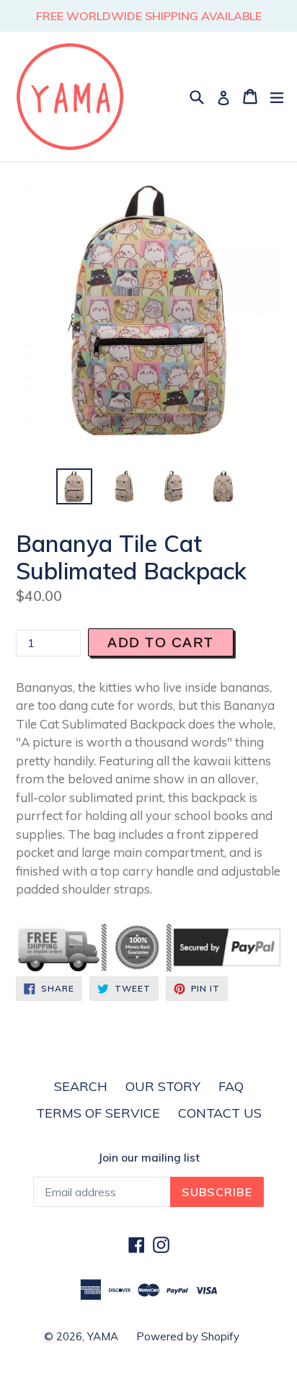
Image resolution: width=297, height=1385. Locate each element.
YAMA (102, 1336)
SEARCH (80, 1086)
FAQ (231, 1086)
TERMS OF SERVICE (98, 1113)
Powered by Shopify (187, 1336)
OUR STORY (162, 1086)
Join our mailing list (149, 1158)
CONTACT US (220, 1113)
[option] (74, 486)
